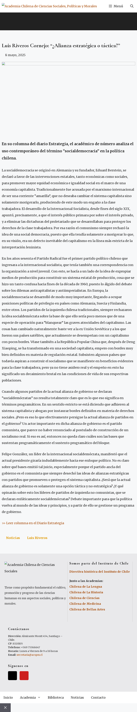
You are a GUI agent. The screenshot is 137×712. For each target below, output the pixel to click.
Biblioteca (56, 697)
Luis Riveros (37, 538)
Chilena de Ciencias (84, 598)
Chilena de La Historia (86, 592)
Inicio (8, 697)
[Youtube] (24, 675)
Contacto (98, 697)
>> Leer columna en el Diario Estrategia (33, 523)
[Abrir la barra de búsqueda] (132, 6)
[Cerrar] (5, 707)
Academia (28, 697)
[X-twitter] (12, 675)
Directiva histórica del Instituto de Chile (99, 571)
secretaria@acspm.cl (29, 654)
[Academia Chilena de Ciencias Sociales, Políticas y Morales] (49, 6)
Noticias (13, 538)
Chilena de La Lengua (85, 586)
